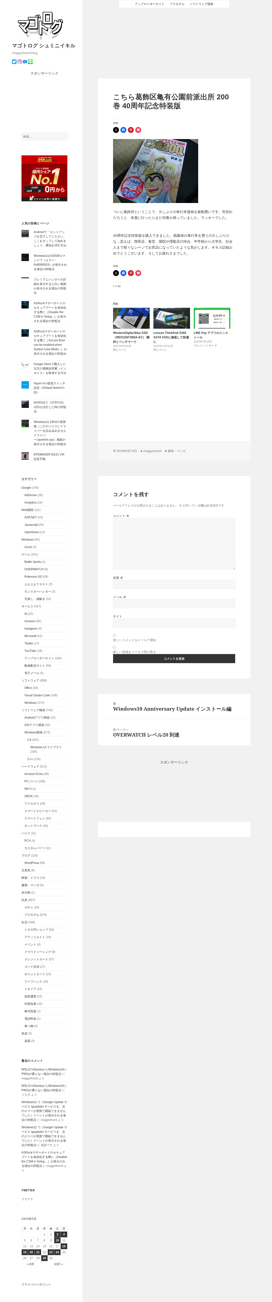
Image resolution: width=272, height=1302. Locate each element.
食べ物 (28, 1026)
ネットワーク (33, 825)
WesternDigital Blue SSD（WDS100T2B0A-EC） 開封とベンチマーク (131, 337)
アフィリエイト (34, 937)
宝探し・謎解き (34, 598)
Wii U (28, 788)
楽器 (27, 1040)
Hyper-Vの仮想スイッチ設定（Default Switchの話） (49, 388)
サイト (117, 616)
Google (26, 487)
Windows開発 (33, 732)
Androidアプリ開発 (37, 717)
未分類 (25, 892)
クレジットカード (36, 959)
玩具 (24, 900)
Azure (28, 547)
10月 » (58, 1264)
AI (25, 613)
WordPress (31, 862)
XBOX (28, 796)
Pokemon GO (33, 576)
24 (57, 1252)
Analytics (30, 502)
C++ (30, 759)
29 (44, 1258)
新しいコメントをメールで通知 (134, 640)
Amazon (29, 621)
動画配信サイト (34, 665)
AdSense (30, 495)
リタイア (30, 989)
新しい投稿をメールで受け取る (134, 652)
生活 (24, 922)
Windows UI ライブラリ (46, 747)
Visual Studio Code (37, 695)
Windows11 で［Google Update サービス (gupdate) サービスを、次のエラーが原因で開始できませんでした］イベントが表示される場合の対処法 (44, 1110)
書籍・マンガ (30, 885)
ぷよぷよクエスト (36, 584)
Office (28, 687)
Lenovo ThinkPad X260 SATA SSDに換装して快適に (171, 337)
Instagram (30, 628)
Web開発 (27, 509)
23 (51, 1252)
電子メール (31, 673)
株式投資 (30, 1011)
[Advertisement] (44, 105)
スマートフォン (34, 818)
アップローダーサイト (39, 658)
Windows (27, 539)
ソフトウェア (30, 680)
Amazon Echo (33, 773)
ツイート (27, 1199)
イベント (30, 944)
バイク (25, 833)
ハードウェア (30, 766)
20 (31, 1252)
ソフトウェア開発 (33, 710)
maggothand (152, 451)
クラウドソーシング (37, 951)
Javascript (31, 524)
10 (57, 1240)
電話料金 (30, 1018)
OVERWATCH (34, 569)
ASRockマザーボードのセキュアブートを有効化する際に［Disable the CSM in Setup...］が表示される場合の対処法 (50, 312)
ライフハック (33, 981)
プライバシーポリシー (36, 1284)
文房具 (25, 870)
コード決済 (31, 966)
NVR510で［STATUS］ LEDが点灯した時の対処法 (50, 407)
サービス (27, 606)
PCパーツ (31, 781)
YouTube (30, 650)
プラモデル (31, 914)
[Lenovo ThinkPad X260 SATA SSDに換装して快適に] (171, 318)
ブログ (25, 855)
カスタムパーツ (34, 848)
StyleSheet (31, 532)
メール (119, 597)
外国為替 (30, 1003)
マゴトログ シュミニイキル (43, 45)
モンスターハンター (37, 591)
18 (64, 1246)
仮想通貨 (30, 996)
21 (38, 1252)
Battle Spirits (32, 561)
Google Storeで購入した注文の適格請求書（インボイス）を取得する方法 (50, 368)
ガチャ (28, 907)
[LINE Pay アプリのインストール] (212, 318)
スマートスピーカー (37, 811)
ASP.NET (30, 517)
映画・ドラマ (30, 877)
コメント (121, 516)
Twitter (28, 643)
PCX (27, 840)
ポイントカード (34, 974)
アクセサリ (31, 803)
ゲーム (25, 554)
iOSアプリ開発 (34, 725)
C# (29, 739)
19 (24, 1252)
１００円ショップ (36, 929)
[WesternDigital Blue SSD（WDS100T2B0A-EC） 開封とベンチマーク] (131, 318)
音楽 (24, 1033)
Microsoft (30, 636)
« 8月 (30, 1264)
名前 (118, 578)
